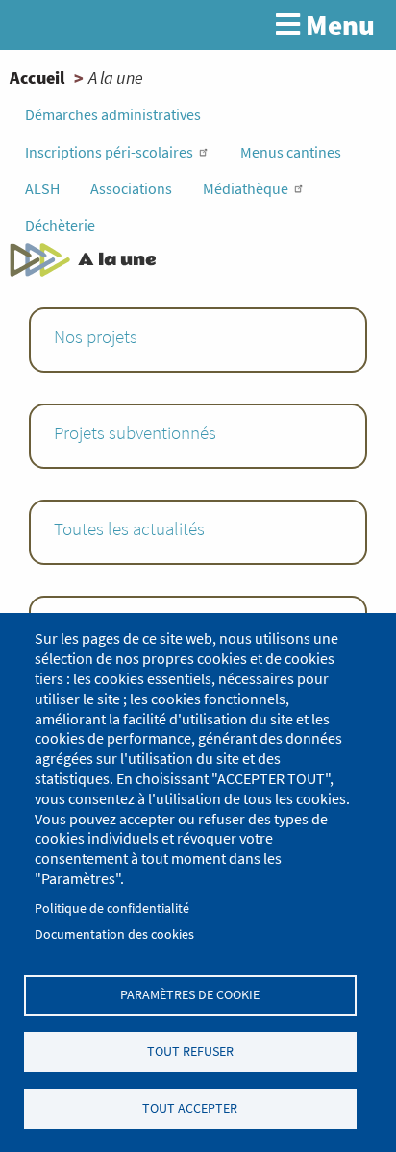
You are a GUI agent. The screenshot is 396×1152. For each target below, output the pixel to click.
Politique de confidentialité (112, 908)
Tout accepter (189, 1108)
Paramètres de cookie (190, 995)
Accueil (37, 77)
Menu (337, 25)
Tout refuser (190, 1051)
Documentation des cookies (114, 934)
